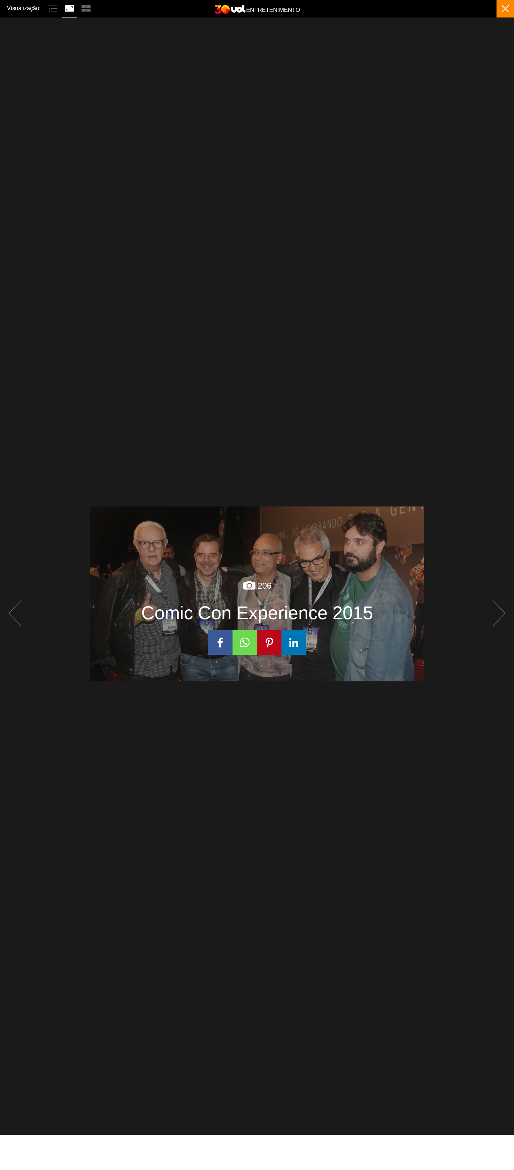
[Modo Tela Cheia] (70, 7)
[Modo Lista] (54, 7)
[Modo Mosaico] (86, 7)
